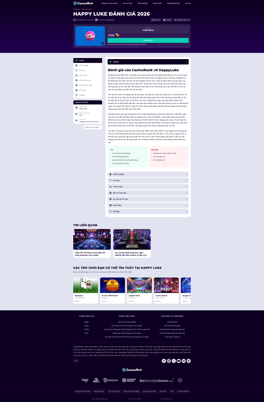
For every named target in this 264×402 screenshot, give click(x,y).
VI (75, 361)
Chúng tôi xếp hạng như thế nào (172, 333)
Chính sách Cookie (134, 399)
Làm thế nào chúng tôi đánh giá (172, 329)
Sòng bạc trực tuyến (109, 3)
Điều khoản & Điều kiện (100, 399)
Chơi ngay (148, 40)
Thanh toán (157, 3)
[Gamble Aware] (157, 380)
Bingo (86, 322)
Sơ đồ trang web (166, 399)
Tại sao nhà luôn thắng (127, 322)
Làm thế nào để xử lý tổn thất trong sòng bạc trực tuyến (127, 337)
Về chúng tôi (172, 322)
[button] (148, 61)
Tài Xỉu (86, 329)
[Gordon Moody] (129, 380)
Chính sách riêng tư (172, 337)
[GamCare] (111, 380)
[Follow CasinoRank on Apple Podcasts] (189, 361)
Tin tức (188, 3)
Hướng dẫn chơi (173, 3)
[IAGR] (85, 380)
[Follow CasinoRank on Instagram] (169, 361)
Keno (87, 326)
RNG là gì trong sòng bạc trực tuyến (127, 333)
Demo (121, 280)
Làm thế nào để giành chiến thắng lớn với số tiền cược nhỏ (127, 329)
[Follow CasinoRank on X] (174, 361)
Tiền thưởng (142, 3)
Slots (86, 333)
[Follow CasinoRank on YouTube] (179, 361)
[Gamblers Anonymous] (96, 380)
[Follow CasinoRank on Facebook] (164, 361)
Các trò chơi (127, 3)
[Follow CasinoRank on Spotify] (184, 361)
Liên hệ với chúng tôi (172, 326)
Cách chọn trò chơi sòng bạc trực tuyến (126, 326)
